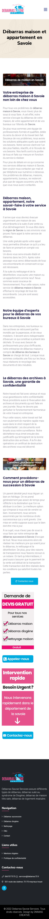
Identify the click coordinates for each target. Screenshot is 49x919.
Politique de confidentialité (15, 858)
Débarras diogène (11, 821)
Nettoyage (8, 826)
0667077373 (10, 876)
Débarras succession (12, 816)
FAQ (5, 831)
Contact (7, 836)
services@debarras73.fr (29, 876)
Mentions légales (11, 853)
